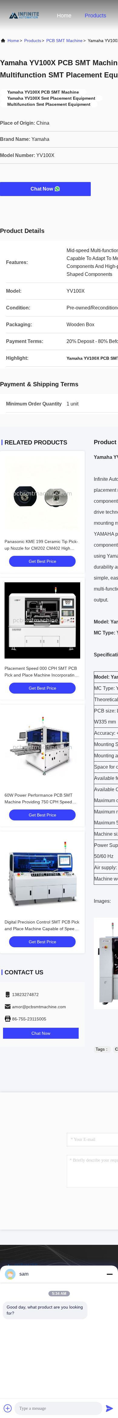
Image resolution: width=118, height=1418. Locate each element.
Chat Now (42, 188)
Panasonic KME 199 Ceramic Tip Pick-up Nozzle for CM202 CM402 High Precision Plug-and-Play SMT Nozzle (41, 548)
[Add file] (8, 1408)
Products (95, 16)
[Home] (24, 15)
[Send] (109, 1408)
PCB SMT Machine (64, 40)
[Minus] (109, 1274)
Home (64, 16)
